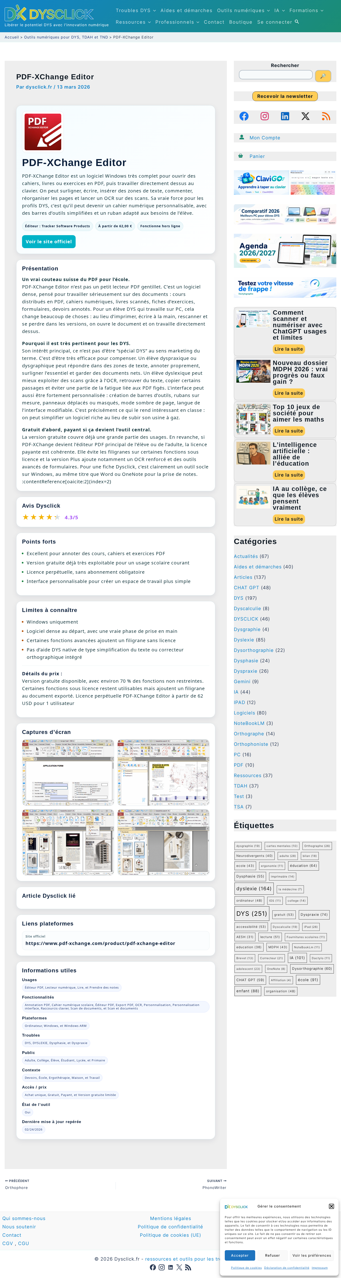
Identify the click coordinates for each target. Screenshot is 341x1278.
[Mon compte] (241, 137)
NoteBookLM (249, 723)
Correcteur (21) (271, 958)
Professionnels (174, 22)
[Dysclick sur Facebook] (153, 1267)
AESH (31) (245, 937)
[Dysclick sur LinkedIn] (170, 1267)
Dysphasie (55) (250, 876)
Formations (304, 10)
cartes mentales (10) (282, 846)
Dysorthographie (254, 650)
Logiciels (244, 713)
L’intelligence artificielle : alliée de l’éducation (295, 454)
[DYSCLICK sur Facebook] (244, 116)
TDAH (241, 786)
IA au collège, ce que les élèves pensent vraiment (300, 498)
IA (277, 10)
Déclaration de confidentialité (286, 1267)
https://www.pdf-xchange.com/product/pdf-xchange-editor (100, 943)
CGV (7, 1243)
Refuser (272, 1255)
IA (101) (297, 957)
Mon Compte (265, 138)
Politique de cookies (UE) (170, 1235)
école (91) (308, 979)
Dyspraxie (245, 671)
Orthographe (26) (317, 846)
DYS (239, 598)
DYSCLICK (246, 619)
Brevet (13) (244, 958)
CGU (23, 1243)
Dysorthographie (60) (312, 969)
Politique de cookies (246, 1267)
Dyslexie (244, 640)
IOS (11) (275, 900)
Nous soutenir (19, 1227)
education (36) (249, 947)
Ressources (131, 22)
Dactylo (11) (321, 958)
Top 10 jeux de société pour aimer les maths (298, 413)
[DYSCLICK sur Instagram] (264, 116)
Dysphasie (246, 660)
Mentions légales (170, 1218)
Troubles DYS (133, 10)
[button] (331, 1206)
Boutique (241, 22)
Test (239, 796)
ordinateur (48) (249, 900)
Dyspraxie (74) (314, 915)
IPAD (239, 702)
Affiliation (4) (281, 980)
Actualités (246, 556)
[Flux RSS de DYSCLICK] (326, 116)
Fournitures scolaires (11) (306, 937)
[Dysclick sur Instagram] (162, 1267)
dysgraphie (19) (248, 846)
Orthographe (249, 734)
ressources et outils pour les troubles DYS (196, 1259)
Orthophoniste (251, 744)
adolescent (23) (248, 969)
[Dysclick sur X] (179, 1267)
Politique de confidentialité (170, 1227)
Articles (243, 577)
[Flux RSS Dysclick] (188, 1267)
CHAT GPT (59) (250, 980)
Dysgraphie (247, 629)
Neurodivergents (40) (254, 856)
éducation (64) (303, 866)
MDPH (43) (277, 947)
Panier (257, 156)
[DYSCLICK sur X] (305, 116)
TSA (239, 807)
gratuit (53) (284, 914)
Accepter (240, 1255)
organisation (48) (281, 991)
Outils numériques (241, 10)
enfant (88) (247, 991)
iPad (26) (311, 927)
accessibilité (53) (251, 927)
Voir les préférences (312, 1255)
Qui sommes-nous (23, 1218)
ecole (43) (245, 866)
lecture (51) (270, 937)
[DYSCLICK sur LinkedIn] (285, 116)
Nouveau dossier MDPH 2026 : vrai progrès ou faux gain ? (300, 372)
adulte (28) (288, 856)
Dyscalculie (247, 608)
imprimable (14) (282, 876)
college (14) (297, 900)
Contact (214, 22)
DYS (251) (251, 913)
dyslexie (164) (254, 888)
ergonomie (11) (272, 866)
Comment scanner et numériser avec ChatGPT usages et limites (300, 325)
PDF (239, 765)
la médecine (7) (290, 889)
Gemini (242, 681)
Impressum (320, 1267)
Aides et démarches (186, 10)
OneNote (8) (276, 969)
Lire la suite (289, 349)
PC (237, 754)
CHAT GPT (246, 587)
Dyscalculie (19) (285, 927)
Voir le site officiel (49, 241)
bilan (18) (310, 856)
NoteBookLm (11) (307, 947)
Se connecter (274, 22)
